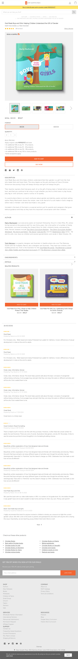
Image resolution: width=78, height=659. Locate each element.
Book (22, 127)
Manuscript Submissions (11, 619)
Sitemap (39, 646)
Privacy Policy (45, 591)
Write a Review (68, 28)
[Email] (10, 170)
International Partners (10, 617)
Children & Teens (8, 596)
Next (71, 108)
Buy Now (39, 164)
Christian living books (48, 548)
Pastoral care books (48, 552)
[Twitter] (14, 170)
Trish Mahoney (10, 243)
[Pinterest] (22, 170)
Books (5, 591)
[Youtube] (17, 643)
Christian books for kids (12, 545)
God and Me (41, 232)
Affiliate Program (8, 624)
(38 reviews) (19, 28)
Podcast (43, 615)
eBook (56, 127)
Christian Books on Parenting (14, 548)
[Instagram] (13, 643)
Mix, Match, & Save (9, 636)
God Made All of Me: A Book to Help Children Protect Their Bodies (21, 309)
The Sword (32, 232)
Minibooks (6, 594)
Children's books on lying (50, 550)
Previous (7, 108)
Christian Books (10, 541)
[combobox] (39, 12)
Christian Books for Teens (13, 550)
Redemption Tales (58, 232)
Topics (5, 603)
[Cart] (75, 3)
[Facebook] (6, 170)
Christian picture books (12, 552)
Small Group (7, 598)
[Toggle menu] (3, 3)
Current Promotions (9, 633)
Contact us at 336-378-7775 (44, 652)
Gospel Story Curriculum (49, 619)
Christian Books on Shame (50, 541)
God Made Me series (47, 248)
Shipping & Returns (9, 638)
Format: (8, 123)
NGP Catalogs (45, 589)
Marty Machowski (11, 223)
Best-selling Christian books (14, 543)
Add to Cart (21, 305)
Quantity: (8, 132)
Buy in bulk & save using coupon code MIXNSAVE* (39, 7)
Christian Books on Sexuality (51, 545)
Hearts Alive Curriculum (48, 622)
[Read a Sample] (13, 35)
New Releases (7, 589)
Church (5, 601)
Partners (5, 605)
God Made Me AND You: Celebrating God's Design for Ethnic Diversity (56, 309)
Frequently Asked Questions (12, 631)
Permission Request (9, 622)
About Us (44, 587)
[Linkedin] (18, 170)
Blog (42, 617)
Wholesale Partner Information (13, 615)
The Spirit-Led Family (20, 232)
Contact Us (6, 629)
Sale (4, 608)
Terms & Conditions (47, 594)
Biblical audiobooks (48, 543)
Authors (5, 587)
